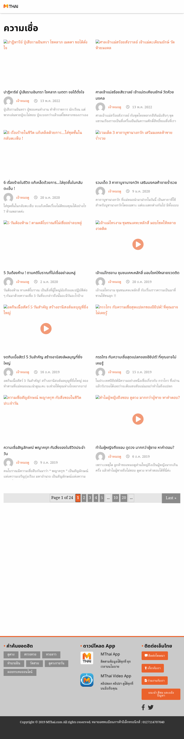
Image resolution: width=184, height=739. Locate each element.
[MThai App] (86, 658)
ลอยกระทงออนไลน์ (20, 672)
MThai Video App (116, 676)
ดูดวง (11, 654)
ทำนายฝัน (13, 663)
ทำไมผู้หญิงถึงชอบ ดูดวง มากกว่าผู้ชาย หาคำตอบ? (135, 448)
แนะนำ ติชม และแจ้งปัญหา (161, 694)
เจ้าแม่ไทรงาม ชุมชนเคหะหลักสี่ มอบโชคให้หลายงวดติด (137, 273)
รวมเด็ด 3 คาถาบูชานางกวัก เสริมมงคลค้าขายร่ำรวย (136, 183)
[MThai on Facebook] (143, 708)
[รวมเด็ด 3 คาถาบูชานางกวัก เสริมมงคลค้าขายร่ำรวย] (138, 154)
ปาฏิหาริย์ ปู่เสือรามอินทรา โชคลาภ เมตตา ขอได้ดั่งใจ (44, 92)
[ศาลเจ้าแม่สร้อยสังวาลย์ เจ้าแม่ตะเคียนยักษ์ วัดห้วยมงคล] (138, 63)
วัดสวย (34, 663)
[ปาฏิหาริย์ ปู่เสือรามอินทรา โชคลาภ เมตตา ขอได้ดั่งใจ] (46, 63)
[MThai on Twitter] (151, 708)
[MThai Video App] (86, 680)
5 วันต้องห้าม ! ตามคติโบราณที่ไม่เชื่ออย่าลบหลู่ (39, 273)
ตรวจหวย (30, 654)
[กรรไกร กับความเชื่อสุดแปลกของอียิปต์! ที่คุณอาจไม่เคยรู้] (138, 328)
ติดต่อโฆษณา (156, 655)
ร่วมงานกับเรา (156, 680)
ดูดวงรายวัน (56, 663)
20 (124, 498)
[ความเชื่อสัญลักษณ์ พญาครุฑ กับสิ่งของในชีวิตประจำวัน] (46, 419)
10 (116, 498)
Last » (171, 498)
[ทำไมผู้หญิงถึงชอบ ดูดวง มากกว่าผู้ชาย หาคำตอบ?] (138, 419)
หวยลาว (51, 654)
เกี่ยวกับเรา (154, 668)
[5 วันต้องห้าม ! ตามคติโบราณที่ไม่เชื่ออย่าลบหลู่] (46, 244)
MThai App (110, 654)
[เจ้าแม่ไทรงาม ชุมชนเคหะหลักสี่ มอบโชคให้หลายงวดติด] (138, 244)
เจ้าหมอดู (22, 101)
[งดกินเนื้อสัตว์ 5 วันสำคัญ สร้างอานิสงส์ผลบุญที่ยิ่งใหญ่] (46, 328)
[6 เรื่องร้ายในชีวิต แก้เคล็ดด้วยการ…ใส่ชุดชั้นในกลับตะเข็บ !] (46, 154)
